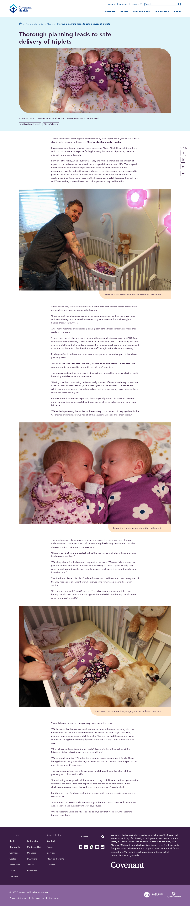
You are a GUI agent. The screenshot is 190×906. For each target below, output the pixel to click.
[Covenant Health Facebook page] (86, 847)
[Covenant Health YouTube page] (97, 847)
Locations (110, 11)
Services (124, 11)
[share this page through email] (183, 173)
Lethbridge (32, 841)
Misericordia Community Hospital (104, 142)
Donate (123, 4)
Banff (12, 841)
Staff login (54, 898)
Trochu (30, 864)
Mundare (31, 852)
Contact (111, 4)
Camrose (13, 852)
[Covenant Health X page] (91, 847)
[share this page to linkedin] (183, 166)
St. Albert (32, 858)
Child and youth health (30, 124)
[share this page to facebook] (183, 153)
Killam (12, 870)
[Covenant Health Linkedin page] (102, 847)
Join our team (162, 11)
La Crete (13, 876)
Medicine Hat (34, 847)
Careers (135, 4)
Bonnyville (14, 847)
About (177, 11)
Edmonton (14, 864)
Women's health (51, 124)
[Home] (20, 8)
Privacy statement (18, 898)
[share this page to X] (183, 160)
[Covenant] (127, 865)
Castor (12, 858)
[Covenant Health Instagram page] (80, 847)
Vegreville (32, 870)
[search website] (102, 836)
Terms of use (38, 898)
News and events (141, 11)
